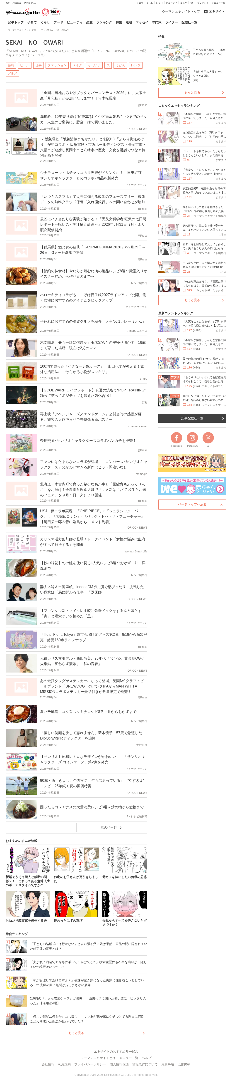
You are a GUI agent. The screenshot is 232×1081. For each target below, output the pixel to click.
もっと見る (76, 1033)
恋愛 (89, 22)
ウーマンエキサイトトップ (181, 11)
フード (58, 22)
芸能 (11, 65)
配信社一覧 (189, 22)
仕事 (38, 65)
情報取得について (145, 1064)
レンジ (135, 65)
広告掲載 (184, 1064)
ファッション (57, 65)
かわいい (94, 65)
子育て (140, 3)
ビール (24, 65)
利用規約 (64, 1064)
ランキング (104, 22)
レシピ (159, 3)
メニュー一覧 (218, 3)
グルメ (12, 73)
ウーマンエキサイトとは (98, 1058)
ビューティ (171, 3)
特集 (119, 22)
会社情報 (48, 1064)
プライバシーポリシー (90, 1064)
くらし (149, 3)
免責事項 (167, 1064)
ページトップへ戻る (192, 504)
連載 (129, 22)
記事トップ (16, 22)
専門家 (157, 22)
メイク (77, 65)
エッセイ (142, 22)
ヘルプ (146, 1058)
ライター (171, 22)
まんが (183, 3)
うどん (120, 65)
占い (192, 3)
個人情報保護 (119, 1064)
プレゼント (203, 3)
